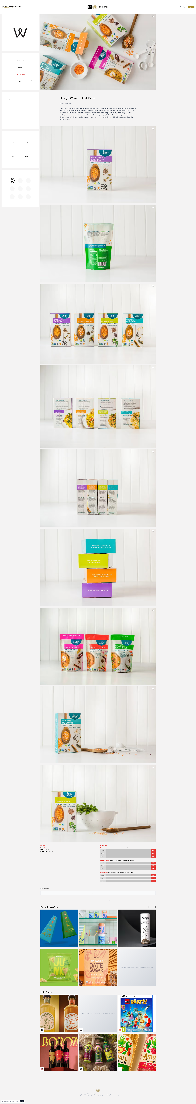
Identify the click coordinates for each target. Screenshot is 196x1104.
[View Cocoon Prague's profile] (120, 1069)
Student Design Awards (114, 1095)
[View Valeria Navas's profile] (42, 1069)
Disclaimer (112, 1094)
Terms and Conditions (104, 1094)
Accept (21, 1101)
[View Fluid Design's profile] (120, 1030)
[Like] (153, 16)
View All (152, 907)
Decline (17, 1101)
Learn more (11, 1101)
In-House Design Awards (92, 1095)
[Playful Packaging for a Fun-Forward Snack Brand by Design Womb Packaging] (59, 967)
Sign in (185, 7)
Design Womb (47, 847)
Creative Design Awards (103, 1095)
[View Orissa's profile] (81, 1069)
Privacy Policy (84, 1094)
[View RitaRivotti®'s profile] (81, 1030)
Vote (153, 850)
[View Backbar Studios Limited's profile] (42, 1030)
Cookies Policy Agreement (93, 1094)
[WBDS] (12, 180)
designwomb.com (20, 74)
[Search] (181, 7)
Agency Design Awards (82, 1095)
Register (191, 7)
